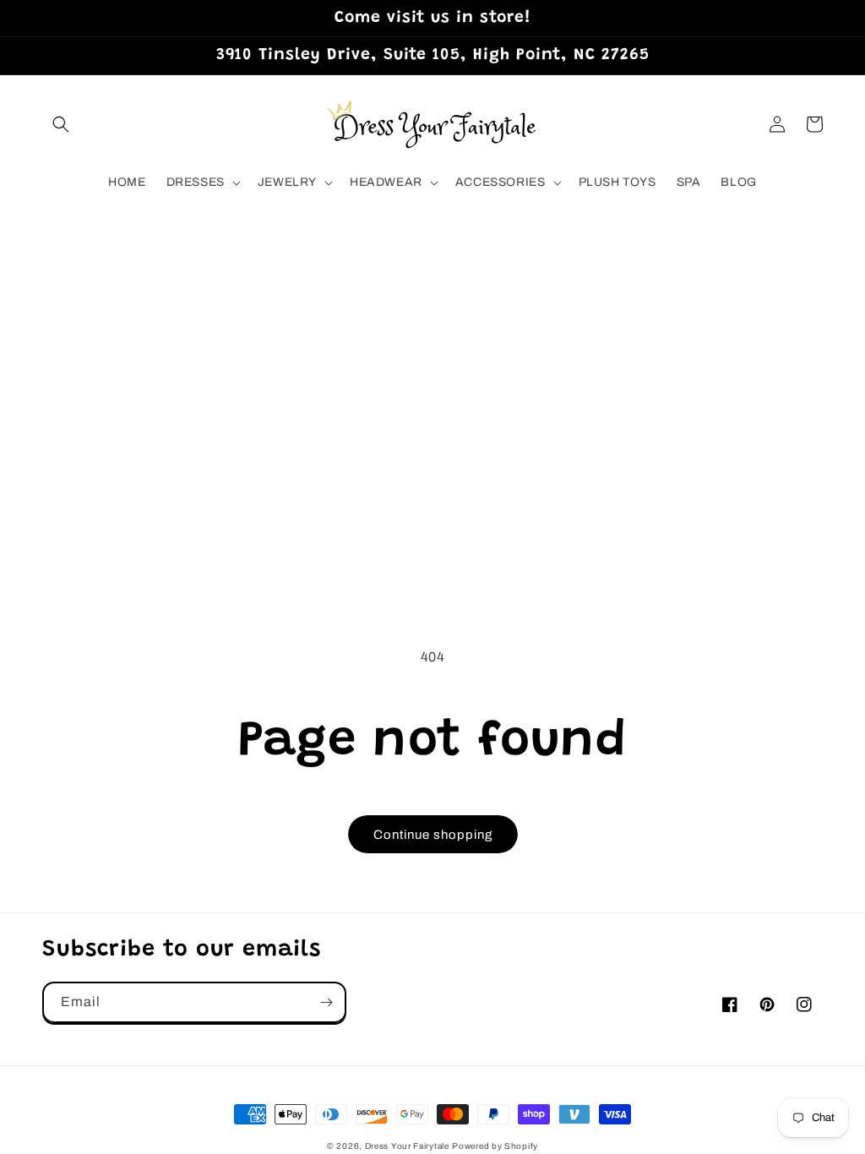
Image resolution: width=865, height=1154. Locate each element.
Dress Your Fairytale (407, 1146)
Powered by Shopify (495, 1146)
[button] (60, 124)
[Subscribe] (326, 1002)
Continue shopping (432, 834)
